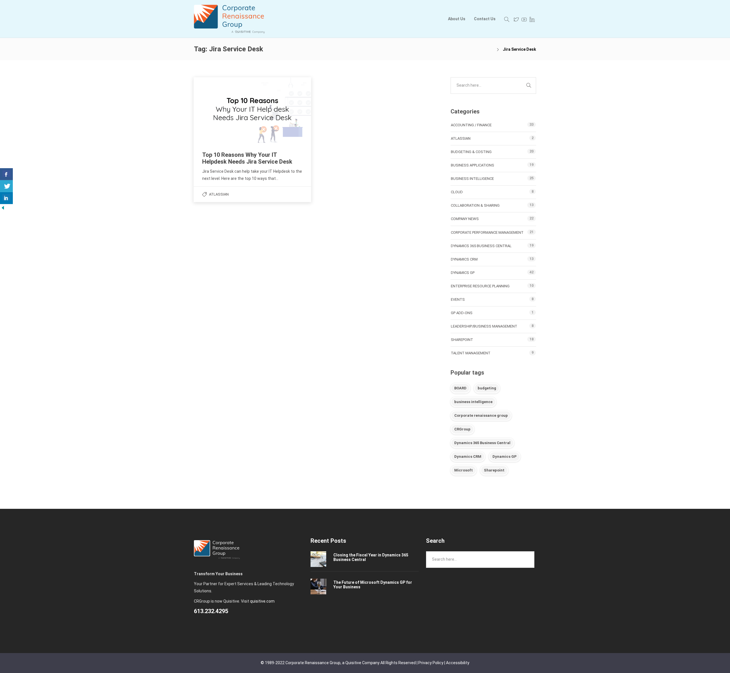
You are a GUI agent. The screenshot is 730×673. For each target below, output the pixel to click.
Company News (465, 219)
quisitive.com (262, 601)
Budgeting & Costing (471, 152)
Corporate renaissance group (481, 415)
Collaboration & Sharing (475, 205)
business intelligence (473, 402)
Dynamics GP (462, 273)
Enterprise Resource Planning (480, 286)
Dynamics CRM (464, 259)
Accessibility (457, 662)
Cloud (457, 192)
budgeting (487, 388)
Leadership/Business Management (484, 326)
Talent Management (470, 353)
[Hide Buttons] (3, 207)
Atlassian (219, 194)
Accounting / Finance (471, 125)
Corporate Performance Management (487, 232)
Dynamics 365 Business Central (481, 246)
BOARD (460, 388)
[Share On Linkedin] (6, 198)
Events (458, 299)
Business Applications (472, 165)
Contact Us (485, 19)
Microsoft (463, 470)
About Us (456, 19)
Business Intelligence (472, 178)
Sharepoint (494, 470)
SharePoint (462, 339)
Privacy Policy (430, 662)
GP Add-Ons (462, 313)
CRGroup (462, 429)
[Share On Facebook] (6, 174)
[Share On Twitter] (6, 186)
